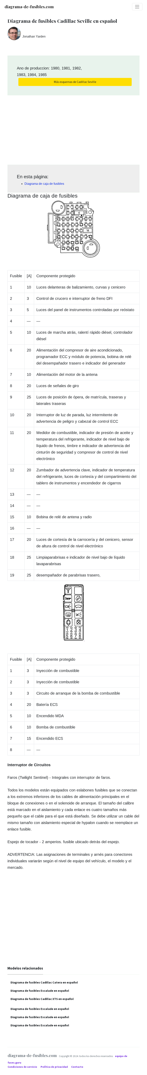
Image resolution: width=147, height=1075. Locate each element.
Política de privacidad (54, 1066)
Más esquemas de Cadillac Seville (75, 82)
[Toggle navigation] (137, 6)
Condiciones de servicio (23, 1066)
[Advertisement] (73, 128)
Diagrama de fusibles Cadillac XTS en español (42, 999)
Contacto (77, 1066)
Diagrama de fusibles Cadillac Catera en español (44, 982)
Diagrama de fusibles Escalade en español (40, 990)
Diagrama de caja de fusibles (44, 183)
